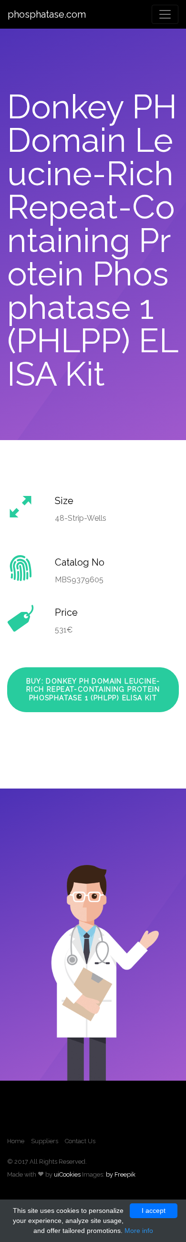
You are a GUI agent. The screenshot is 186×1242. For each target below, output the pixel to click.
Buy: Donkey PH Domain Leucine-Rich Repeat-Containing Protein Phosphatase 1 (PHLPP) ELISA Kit (93, 689)
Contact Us (80, 1141)
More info (138, 1230)
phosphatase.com (47, 14)
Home (15, 1141)
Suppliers (44, 1141)
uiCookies (67, 1174)
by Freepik (120, 1174)
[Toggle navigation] (165, 14)
